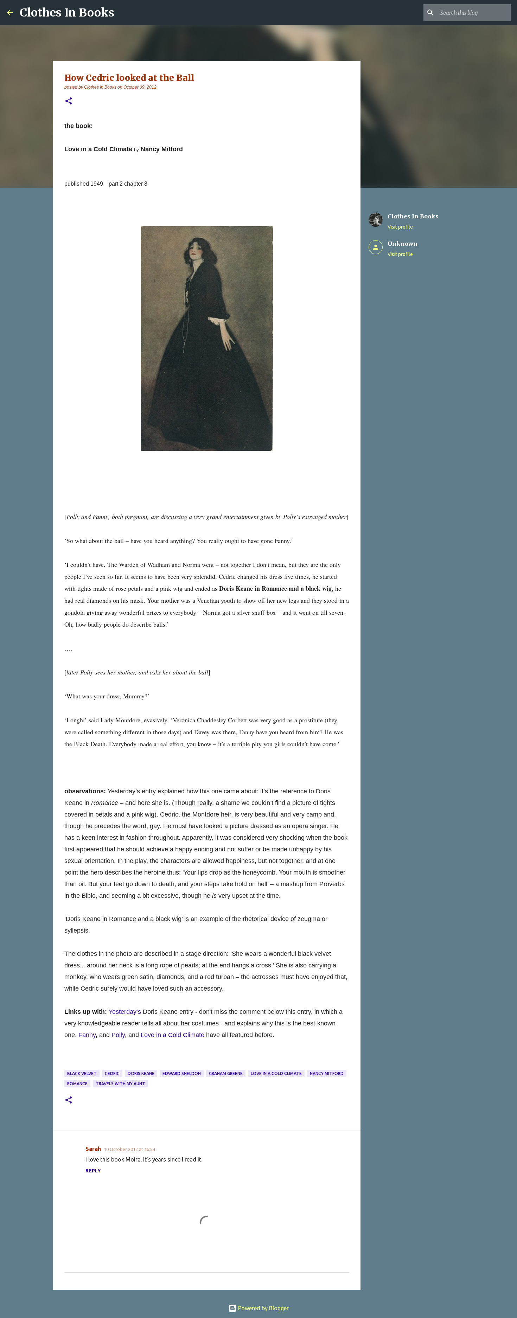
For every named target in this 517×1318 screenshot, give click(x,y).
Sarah (93, 1149)
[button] (68, 101)
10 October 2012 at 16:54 (129, 1149)
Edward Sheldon (181, 1073)
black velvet (82, 1073)
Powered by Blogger (263, 1308)
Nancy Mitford (327, 1073)
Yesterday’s (125, 1011)
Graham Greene (226, 1073)
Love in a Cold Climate (276, 1073)
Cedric (112, 1073)
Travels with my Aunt (120, 1083)
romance (77, 1083)
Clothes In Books (67, 13)
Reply (93, 1170)
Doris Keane (141, 1073)
